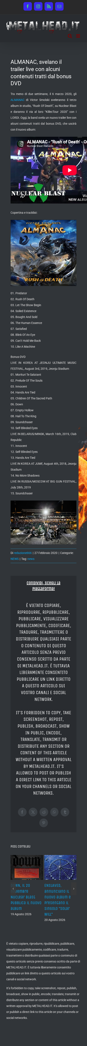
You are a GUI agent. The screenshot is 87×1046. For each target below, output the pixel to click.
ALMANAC (17, 100)
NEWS (15, 559)
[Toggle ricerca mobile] (70, 36)
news (30, 559)
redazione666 (23, 553)
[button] (13, 883)
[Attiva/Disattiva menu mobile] (78, 36)
